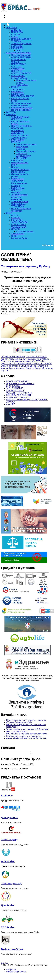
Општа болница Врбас (17, 731)
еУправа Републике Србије (19, 722)
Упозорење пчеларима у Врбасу (25, 266)
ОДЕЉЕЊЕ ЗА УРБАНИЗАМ (20, 384)
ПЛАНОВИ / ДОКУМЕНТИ (18, 395)
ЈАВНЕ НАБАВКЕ (14, 388)
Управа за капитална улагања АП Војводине (27, 729)
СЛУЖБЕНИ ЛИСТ (15, 390)
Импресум (11, 969)
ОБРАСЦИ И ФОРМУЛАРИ (19, 393)
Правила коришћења (16, 972)
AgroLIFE (10, 404)
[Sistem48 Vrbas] (27, 352)
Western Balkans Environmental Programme (26, 738)
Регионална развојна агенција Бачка (23, 736)
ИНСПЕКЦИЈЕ (13, 386)
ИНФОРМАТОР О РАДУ (17, 381)
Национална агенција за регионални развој (26, 734)
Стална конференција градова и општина (26, 720)
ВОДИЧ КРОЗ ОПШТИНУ (18, 397)
